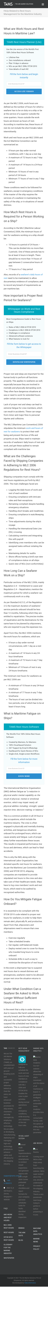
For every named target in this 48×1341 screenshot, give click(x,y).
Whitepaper (9, 1258)
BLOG (20, 1240)
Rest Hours (9, 1232)
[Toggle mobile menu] (43, 4)
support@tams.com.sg (12, 1176)
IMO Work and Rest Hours (8, 1217)
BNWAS (21, 1228)
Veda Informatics (30, 1283)
